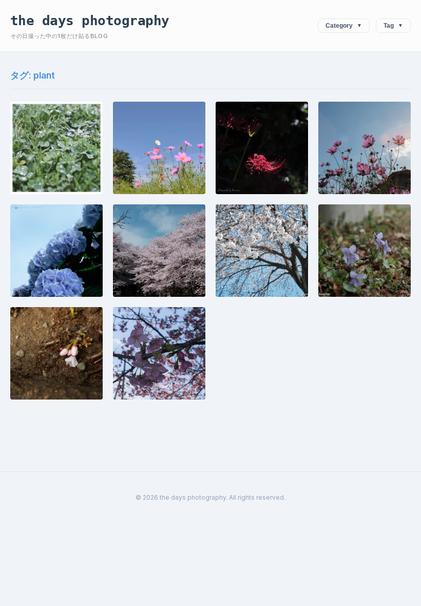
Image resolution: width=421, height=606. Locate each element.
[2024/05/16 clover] (56, 148)
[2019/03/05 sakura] (159, 353)
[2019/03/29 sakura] (56, 353)
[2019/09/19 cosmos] (364, 148)
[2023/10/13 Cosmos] (159, 148)
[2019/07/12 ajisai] (56, 250)
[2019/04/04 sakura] (262, 250)
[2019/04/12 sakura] (159, 250)
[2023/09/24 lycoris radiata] (262, 148)
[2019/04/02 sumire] (364, 250)
